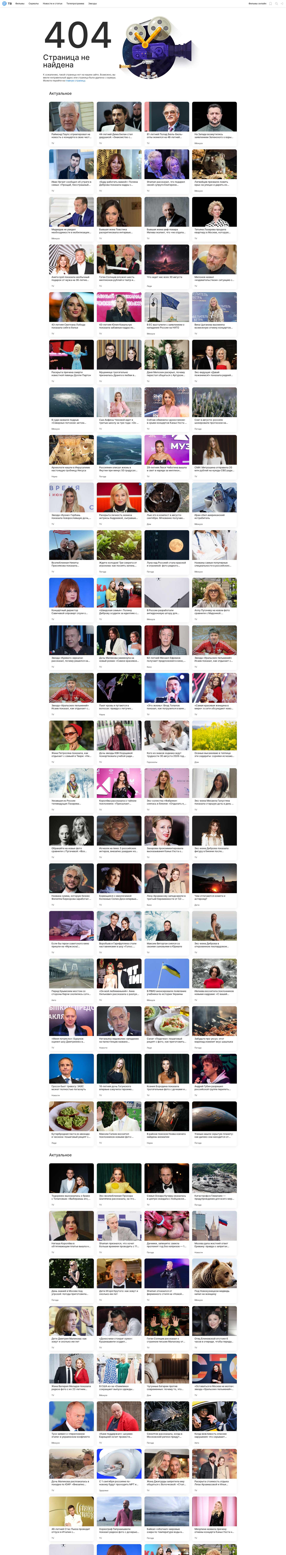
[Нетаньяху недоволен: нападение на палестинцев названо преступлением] (119, 1028)
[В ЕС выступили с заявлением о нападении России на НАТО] (166, 314)
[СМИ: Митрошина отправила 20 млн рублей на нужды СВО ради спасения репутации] (214, 457)
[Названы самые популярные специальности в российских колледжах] (214, 552)
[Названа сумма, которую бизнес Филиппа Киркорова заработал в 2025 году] (71, 885)
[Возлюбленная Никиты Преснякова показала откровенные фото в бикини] (71, 552)
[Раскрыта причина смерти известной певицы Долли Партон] (71, 362)
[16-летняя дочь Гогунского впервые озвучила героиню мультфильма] (119, 1076)
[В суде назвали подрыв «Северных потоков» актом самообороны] (71, 409)
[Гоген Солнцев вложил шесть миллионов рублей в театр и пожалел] (119, 267)
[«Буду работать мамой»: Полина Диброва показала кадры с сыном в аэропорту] (119, 171)
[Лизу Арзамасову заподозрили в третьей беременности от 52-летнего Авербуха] (166, 885)
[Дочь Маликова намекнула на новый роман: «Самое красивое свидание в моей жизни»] (119, 647)
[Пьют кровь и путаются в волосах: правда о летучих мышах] (119, 695)
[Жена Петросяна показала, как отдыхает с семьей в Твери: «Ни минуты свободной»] (71, 743)
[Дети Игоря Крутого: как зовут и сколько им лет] (119, 1471)
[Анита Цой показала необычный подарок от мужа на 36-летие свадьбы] (71, 267)
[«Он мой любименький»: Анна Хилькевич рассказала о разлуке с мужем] (119, 981)
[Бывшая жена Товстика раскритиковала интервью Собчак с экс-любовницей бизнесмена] (119, 219)
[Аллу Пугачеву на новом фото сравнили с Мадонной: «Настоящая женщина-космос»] (214, 600)
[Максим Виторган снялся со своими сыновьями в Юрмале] (166, 933)
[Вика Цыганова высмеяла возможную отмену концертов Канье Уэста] (214, 314)
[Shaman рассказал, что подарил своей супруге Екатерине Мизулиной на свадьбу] (166, 171)
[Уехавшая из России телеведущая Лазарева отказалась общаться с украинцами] (71, 790)
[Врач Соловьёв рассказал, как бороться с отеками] (166, 1171)
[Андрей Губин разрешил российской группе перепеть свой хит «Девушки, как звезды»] (214, 1076)
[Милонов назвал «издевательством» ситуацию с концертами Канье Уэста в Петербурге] (214, 267)
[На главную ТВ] (9, 3)
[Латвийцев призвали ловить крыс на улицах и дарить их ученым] (214, 171)
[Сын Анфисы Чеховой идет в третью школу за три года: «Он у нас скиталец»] (119, 409)
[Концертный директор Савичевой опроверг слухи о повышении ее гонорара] (71, 600)
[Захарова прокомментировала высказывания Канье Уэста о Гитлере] (166, 838)
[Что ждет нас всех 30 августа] (166, 267)
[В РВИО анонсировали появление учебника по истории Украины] (166, 981)
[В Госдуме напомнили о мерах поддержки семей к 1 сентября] (71, 1171)
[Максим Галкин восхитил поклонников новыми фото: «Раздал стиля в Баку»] (119, 1123)
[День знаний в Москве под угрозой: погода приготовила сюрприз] (71, 1471)
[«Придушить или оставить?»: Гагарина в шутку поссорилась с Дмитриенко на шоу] (166, 1314)
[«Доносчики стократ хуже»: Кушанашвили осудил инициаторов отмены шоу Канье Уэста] (119, 1519)
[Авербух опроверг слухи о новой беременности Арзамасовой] (71, 1314)
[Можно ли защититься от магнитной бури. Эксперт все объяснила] (166, 1266)
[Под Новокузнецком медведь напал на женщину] (214, 1471)
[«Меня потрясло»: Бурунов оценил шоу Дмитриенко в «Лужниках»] (71, 1028)
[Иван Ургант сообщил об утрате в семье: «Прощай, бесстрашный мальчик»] (71, 171)
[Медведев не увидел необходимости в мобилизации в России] (71, 219)
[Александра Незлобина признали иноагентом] (119, 1266)
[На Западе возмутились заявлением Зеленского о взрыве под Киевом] (214, 124)
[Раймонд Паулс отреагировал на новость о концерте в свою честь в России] (71, 124)
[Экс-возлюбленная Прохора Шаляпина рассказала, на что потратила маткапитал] (119, 1376)
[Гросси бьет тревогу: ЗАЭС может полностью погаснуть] (71, 1076)
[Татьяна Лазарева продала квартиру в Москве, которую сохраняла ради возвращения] (214, 219)
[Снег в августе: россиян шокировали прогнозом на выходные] (214, 409)
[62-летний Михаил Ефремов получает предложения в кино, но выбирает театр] (166, 647)
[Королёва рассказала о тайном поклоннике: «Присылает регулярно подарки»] (119, 790)
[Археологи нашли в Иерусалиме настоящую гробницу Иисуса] (71, 457)
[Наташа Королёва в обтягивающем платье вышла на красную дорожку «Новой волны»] (71, 1423)
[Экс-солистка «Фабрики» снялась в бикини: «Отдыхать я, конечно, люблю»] (166, 790)
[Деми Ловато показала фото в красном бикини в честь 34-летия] (214, 1171)
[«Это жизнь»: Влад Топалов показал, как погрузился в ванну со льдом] (166, 695)
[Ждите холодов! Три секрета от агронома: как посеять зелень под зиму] (119, 552)
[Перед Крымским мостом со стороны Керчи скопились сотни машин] (71, 981)
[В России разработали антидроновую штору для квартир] (166, 600)
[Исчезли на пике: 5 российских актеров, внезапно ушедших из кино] (119, 838)
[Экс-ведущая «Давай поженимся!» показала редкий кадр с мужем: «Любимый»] (214, 362)
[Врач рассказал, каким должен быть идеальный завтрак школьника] (119, 1314)
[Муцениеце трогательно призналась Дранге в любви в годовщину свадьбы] (119, 362)
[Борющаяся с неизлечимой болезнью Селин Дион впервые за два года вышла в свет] (119, 885)
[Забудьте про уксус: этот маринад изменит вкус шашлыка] (214, 1028)
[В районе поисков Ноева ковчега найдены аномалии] (166, 1123)
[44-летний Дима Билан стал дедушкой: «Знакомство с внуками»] (119, 124)
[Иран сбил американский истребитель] (214, 505)
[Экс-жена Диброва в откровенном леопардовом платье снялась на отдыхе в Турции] (214, 933)
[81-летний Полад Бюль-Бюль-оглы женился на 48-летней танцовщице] (166, 124)
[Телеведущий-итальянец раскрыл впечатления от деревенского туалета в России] (71, 1266)
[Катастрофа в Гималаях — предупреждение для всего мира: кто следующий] (214, 1376)
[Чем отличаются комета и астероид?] (214, 885)
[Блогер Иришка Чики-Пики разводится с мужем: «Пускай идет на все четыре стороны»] (119, 1219)
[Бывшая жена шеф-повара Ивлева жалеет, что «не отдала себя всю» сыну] (166, 219)
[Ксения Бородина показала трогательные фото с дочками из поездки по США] (166, 1076)
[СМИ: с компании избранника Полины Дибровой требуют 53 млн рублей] (214, 1314)
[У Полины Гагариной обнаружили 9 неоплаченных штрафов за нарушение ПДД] (214, 1219)
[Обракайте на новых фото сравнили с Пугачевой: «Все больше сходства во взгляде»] (71, 838)
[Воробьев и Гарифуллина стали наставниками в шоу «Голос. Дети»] (119, 933)
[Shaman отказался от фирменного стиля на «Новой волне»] (166, 1471)
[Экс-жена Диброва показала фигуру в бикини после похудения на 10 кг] (214, 838)
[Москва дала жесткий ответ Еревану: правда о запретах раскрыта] (214, 1423)
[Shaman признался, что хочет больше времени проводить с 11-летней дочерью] (119, 1423)
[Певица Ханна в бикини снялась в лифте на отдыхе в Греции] (214, 1266)
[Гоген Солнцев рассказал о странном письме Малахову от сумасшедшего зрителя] (166, 1519)
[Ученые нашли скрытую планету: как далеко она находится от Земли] (214, 1123)
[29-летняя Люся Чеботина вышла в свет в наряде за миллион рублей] (166, 457)
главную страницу (75, 80)
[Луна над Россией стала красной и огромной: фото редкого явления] (166, 552)
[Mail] (4, 3)
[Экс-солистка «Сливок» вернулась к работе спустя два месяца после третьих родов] (119, 1171)
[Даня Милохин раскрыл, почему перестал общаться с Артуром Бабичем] (166, 362)
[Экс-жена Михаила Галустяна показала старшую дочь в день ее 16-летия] (214, 790)
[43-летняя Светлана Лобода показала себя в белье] (71, 314)
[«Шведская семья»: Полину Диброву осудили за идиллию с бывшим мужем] (119, 600)
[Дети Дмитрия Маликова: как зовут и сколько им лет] (71, 1519)
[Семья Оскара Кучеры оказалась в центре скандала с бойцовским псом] (166, 1376)
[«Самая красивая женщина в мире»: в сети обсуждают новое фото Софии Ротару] (214, 695)
